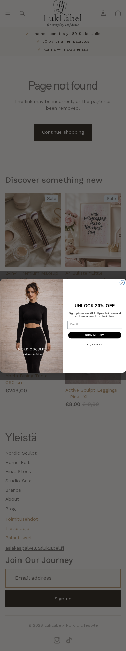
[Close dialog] (122, 282)
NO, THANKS (94, 344)
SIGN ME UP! (94, 335)
